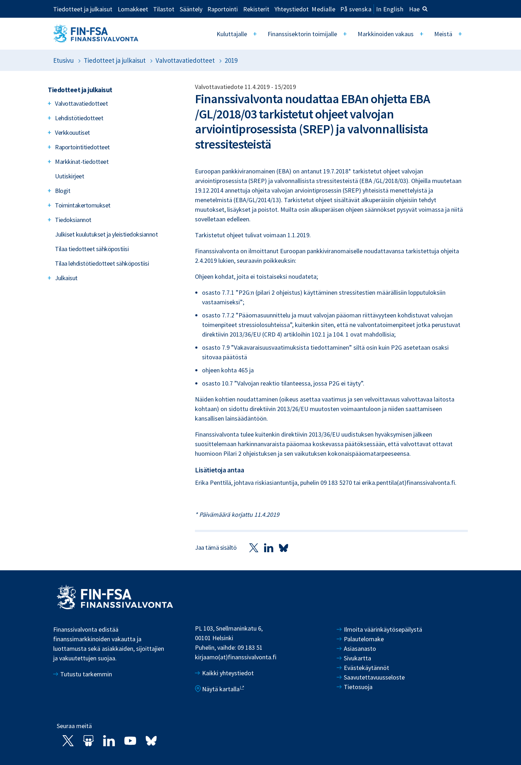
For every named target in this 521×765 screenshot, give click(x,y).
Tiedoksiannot (73, 220)
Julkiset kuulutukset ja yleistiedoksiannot (106, 234)
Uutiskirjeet (69, 176)
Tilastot (163, 9)
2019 (231, 60)
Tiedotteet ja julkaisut (82, 9)
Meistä (443, 34)
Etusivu (63, 60)
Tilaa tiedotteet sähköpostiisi (92, 249)
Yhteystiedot (291, 9)
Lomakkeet (133, 9)
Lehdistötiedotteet (79, 118)
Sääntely (191, 9)
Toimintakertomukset (83, 205)
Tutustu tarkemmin (86, 674)
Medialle (323, 9)
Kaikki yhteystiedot (228, 673)
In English (389, 9)
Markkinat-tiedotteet (81, 161)
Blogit (62, 191)
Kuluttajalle (232, 34)
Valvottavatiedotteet (185, 60)
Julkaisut (66, 278)
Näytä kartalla (221, 689)
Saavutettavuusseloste (374, 677)
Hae (414, 9)
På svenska (355, 9)
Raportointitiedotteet (82, 147)
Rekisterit (256, 9)
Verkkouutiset (72, 132)
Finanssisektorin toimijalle (302, 34)
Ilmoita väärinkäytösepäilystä (383, 629)
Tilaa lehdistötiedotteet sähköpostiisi (102, 263)
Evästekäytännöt (366, 668)
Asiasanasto (360, 648)
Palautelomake (364, 639)
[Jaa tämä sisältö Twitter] (253, 547)
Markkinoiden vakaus (386, 34)
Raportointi (222, 9)
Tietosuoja (358, 687)
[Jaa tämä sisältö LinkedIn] (268, 547)
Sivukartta (357, 658)
